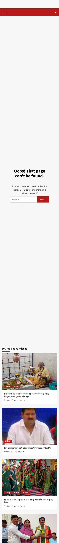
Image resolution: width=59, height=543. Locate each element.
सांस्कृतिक (25, 493)
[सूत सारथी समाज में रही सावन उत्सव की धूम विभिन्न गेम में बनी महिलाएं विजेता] (29, 477)
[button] (4, 11)
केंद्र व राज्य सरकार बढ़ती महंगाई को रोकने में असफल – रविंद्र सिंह (27, 448)
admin (8, 400)
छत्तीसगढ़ (7, 387)
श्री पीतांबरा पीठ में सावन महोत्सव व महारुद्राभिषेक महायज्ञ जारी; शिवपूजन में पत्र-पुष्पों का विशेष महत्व (26, 395)
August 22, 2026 (19, 506)
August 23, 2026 (19, 400)
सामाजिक (16, 493)
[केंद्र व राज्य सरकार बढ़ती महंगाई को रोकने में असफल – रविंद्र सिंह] (29, 426)
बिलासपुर (16, 387)
